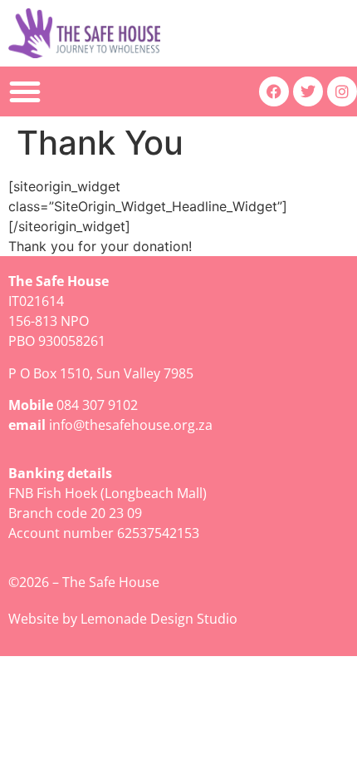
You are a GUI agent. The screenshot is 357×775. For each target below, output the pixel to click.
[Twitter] (308, 91)
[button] (25, 91)
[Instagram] (342, 91)
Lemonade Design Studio (159, 619)
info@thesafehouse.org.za (131, 425)
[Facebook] (274, 91)
